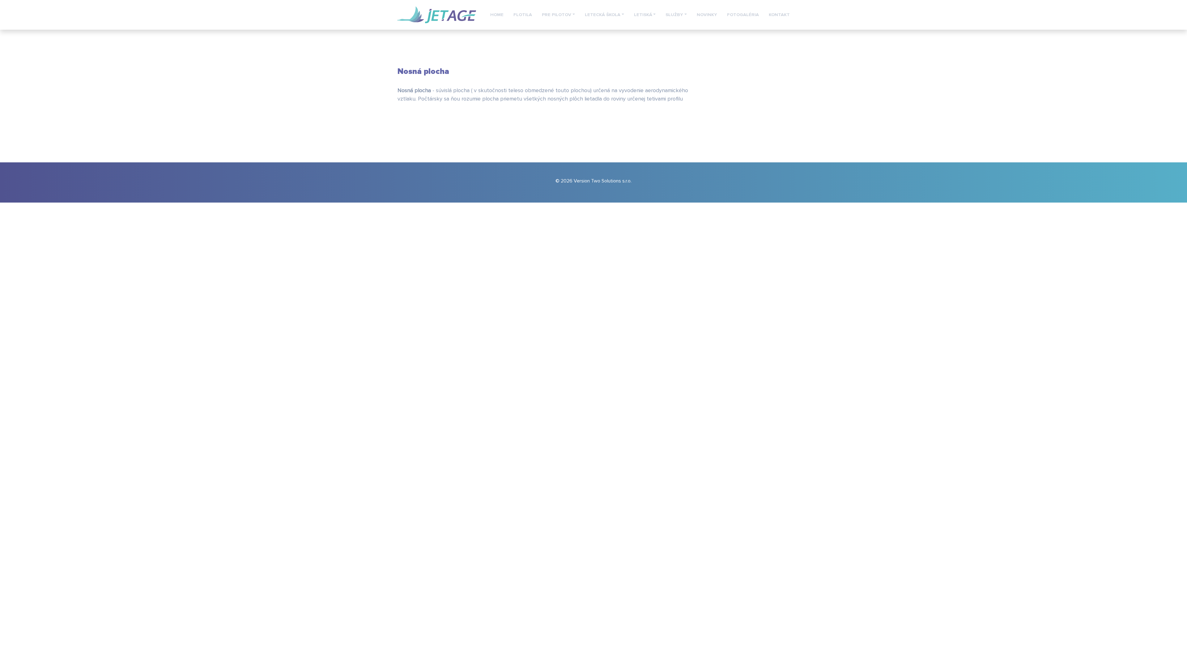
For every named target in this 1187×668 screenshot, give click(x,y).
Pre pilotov (556, 14)
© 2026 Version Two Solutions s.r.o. (593, 181)
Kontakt (779, 14)
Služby (674, 14)
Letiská (643, 14)
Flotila (522, 14)
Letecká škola (602, 14)
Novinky (707, 14)
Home (497, 14)
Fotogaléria (743, 14)
